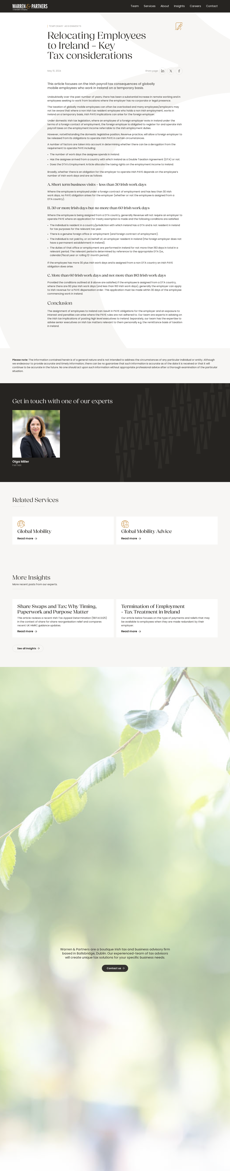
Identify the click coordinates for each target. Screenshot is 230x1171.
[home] (29, 6)
